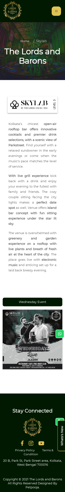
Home (24, 41)
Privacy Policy (25, 450)
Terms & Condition (39, 452)
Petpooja (32, 487)
